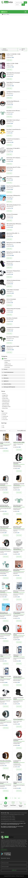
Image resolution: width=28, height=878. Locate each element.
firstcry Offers (5, 408)
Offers (8, 14)
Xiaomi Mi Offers (5, 403)
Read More (4, 849)
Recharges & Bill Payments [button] (9, 386)
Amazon (4, 393)
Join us (14, 870)
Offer (3, 427)
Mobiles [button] (5, 358)
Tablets (6, 362)
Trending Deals (5, 416)
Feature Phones (8, 363)
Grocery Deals (5, 419)
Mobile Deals (4, 413)
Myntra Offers (5, 396)
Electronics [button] (6, 378)
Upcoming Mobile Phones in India (7, 821)
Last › (19, 798)
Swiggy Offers (5, 395)
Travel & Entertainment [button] (8, 372)
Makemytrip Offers (6, 400)
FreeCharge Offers (5, 401)
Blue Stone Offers (5, 404)
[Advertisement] (14, 32)
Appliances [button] (6, 381)
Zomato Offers (5, 398)
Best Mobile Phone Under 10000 (7, 816)
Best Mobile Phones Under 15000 (8, 817)
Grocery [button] (5, 369)
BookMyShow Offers (6, 406)
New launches (5, 11)
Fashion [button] (5, 375)
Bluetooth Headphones (19, 821)
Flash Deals (4, 417)
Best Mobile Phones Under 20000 (8, 819)
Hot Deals (4, 414)
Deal (3, 425)
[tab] (13, 359)
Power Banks (7, 367)
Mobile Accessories (9, 365)
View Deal (9, 60)
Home (4, 14)
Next (15, 798)
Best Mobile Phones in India (18, 814)
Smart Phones (7, 360)
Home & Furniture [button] (7, 384)
